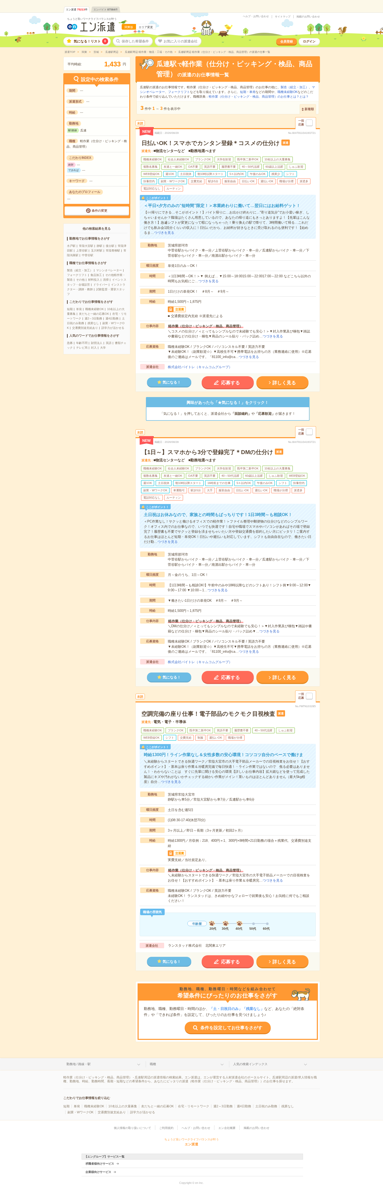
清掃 (106, 279)
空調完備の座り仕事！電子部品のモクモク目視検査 (208, 714)
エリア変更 (146, 27)
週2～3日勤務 (93, 318)
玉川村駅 (96, 250)
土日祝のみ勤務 (266, 1106)
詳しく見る (284, 382)
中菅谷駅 (87, 255)
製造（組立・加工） (80, 270)
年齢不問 (82, 342)
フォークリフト (77, 275)
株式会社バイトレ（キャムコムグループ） (200, 367)
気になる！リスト (90, 41)
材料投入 (94, 279)
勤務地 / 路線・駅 (78, 1064)
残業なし (93, 323)
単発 (79, 309)
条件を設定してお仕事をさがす (231, 1027)
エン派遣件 (77, 9)
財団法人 (96, 342)
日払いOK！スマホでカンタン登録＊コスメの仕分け (210, 143)
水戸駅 (71, 245)
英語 (109, 342)
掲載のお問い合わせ (308, 16)
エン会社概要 (227, 1127)
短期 (70, 309)
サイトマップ (283, 16)
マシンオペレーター (109, 270)
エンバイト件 (106, 9)
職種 (153, 1064)
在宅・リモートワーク (193, 1106)
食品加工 (96, 275)
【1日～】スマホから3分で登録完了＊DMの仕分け (207, 452)
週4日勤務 (112, 318)
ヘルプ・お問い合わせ (256, 16)
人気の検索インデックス (250, 1064)
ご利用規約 (166, 1127)
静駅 (99, 245)
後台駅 (110, 245)
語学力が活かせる (112, 327)
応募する (230, 382)
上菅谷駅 (82, 250)
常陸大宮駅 (86, 245)
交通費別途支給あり (85, 327)
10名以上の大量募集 (122, 1106)
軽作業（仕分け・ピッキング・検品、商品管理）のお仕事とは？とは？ (259, 96)
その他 (80, 279)
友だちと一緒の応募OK (94, 313)
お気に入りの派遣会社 (180, 41)
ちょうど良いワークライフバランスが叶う (92, 18)
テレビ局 (82, 347)
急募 (70, 342)
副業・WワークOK (80, 1112)
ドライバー (100, 284)
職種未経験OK (94, 309)
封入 (94, 347)
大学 (103, 347)
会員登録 (286, 41)
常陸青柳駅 (113, 250)
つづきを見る (164, 233)
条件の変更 (99, 210)
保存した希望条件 (135, 41)
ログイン (309, 41)
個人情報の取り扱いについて (132, 1127)
